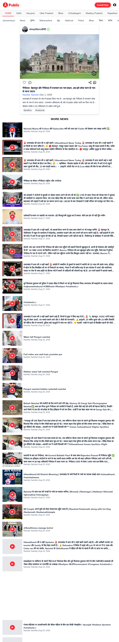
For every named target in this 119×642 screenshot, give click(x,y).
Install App (102, 5)
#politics (28, 110)
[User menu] (115, 5)
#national (39, 110)
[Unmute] (94, 73)
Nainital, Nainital (30, 94)
